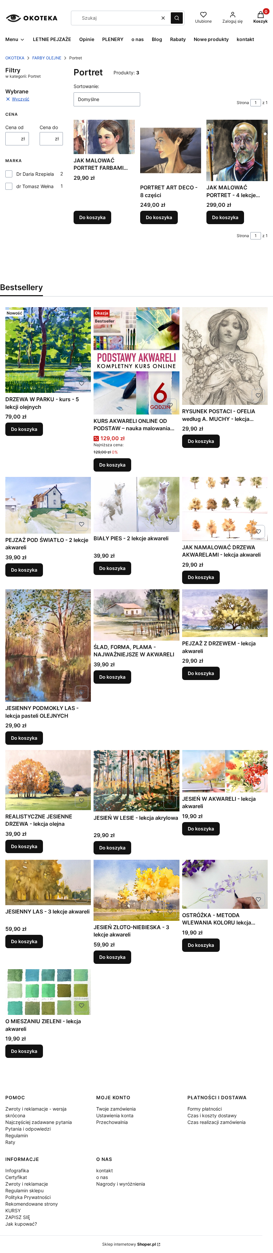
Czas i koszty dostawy (212, 1115)
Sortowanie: (86, 86)
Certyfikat (16, 1177)
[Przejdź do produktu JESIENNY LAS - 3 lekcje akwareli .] (48, 882)
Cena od (14, 127)
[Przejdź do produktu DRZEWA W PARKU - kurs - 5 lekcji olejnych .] (48, 350)
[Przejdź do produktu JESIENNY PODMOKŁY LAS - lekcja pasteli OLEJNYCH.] (48, 645)
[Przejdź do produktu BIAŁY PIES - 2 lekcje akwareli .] (136, 504)
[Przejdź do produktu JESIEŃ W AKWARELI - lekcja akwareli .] (225, 771)
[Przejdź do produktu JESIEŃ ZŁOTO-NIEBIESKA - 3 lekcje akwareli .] (136, 890)
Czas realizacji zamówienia (216, 1122)
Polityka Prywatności (28, 1197)
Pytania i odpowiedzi (28, 1129)
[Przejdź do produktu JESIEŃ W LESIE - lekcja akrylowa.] (136, 780)
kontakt (104, 1170)
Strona (243, 102)
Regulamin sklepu (24, 1190)
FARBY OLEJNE (46, 57)
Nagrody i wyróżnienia (120, 1184)
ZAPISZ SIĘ (17, 1217)
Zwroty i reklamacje (26, 1184)
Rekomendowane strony (31, 1204)
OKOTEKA (14, 57)
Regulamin (16, 1135)
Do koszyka (92, 217)
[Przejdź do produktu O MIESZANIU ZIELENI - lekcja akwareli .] (48, 992)
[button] (177, 18)
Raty (10, 1142)
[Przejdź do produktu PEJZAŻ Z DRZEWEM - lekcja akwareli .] (225, 613)
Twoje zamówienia (116, 1109)
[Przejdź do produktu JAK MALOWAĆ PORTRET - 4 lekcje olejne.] (237, 150)
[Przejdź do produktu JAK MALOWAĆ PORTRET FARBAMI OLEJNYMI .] (104, 137)
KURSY (13, 1210)
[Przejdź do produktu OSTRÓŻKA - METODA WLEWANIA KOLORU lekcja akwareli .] (225, 884)
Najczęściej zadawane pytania (38, 1122)
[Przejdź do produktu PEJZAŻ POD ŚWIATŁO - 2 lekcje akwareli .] (48, 505)
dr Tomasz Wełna (35, 186)
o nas (102, 1177)
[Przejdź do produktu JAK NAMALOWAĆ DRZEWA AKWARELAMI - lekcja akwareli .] (225, 509)
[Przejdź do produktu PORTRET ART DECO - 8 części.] (170, 150)
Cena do (49, 127)
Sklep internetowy (129, 1244)
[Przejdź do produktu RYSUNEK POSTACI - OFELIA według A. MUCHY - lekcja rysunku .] (225, 356)
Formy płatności (204, 1109)
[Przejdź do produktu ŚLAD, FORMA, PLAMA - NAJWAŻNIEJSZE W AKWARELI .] (136, 615)
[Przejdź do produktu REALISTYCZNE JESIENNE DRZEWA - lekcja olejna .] (48, 780)
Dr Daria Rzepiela (35, 174)
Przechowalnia (112, 1122)
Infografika (17, 1170)
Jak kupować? (21, 1224)
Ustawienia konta (115, 1115)
